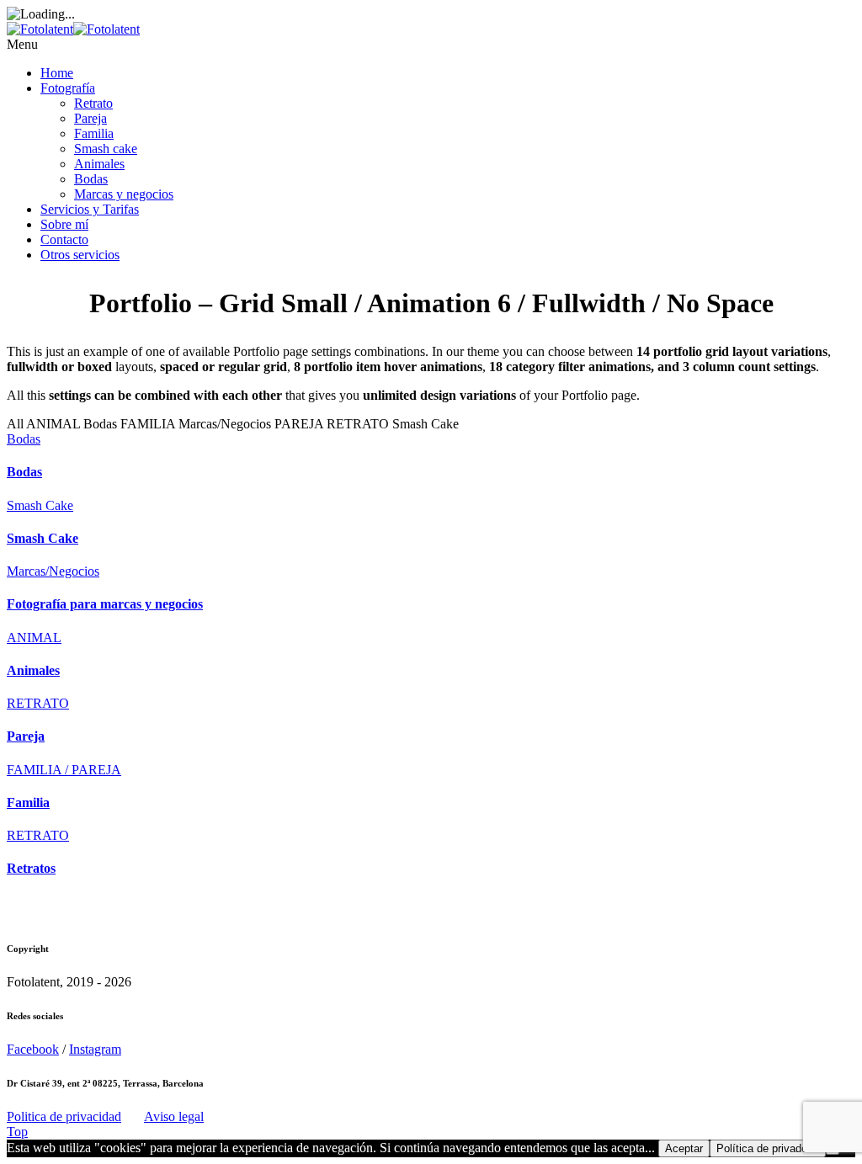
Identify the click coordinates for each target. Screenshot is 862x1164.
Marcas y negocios (123, 194)
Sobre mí (64, 224)
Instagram (95, 1049)
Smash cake (105, 148)
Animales (99, 164)
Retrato (93, 103)
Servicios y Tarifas (89, 209)
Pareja (90, 118)
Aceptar (684, 1148)
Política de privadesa (767, 1148)
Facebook (33, 1049)
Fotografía (67, 88)
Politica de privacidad (64, 1116)
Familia (94, 133)
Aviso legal (174, 1116)
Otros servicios (80, 254)
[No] (832, 1152)
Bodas (91, 179)
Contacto (64, 239)
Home (56, 73)
